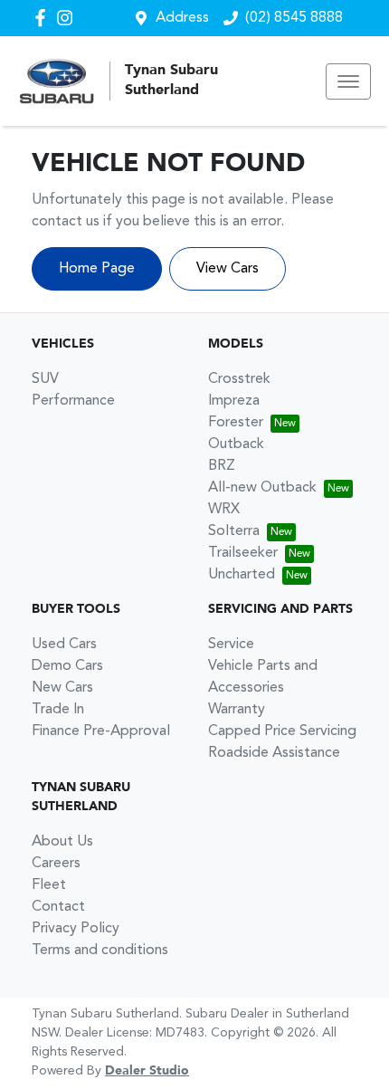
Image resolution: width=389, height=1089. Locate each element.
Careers (56, 863)
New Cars (62, 688)
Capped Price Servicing (282, 731)
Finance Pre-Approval (101, 731)
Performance (73, 401)
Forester (235, 423)
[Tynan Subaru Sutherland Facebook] (44, 17)
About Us (62, 842)
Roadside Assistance (274, 753)
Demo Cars (67, 666)
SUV (45, 379)
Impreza (234, 401)
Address (182, 18)
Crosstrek (239, 379)
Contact (58, 907)
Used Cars (64, 644)
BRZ (221, 466)
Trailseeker (243, 553)
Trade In (58, 709)
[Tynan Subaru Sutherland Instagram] (68, 17)
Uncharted (241, 575)
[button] (348, 81)
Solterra (234, 531)
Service (231, 644)
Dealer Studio (147, 1071)
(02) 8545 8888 (294, 18)
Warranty (236, 709)
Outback (236, 444)
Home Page (97, 269)
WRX (224, 509)
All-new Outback (262, 488)
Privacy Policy (75, 929)
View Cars (227, 269)
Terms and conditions (100, 950)
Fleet (49, 885)
